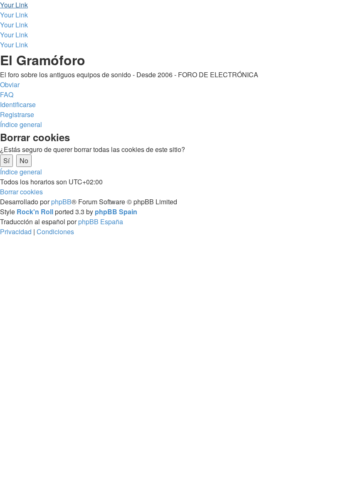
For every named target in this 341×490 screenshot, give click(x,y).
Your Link (14, 5)
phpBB (61, 201)
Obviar (10, 84)
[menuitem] (6, 94)
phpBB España (100, 221)
